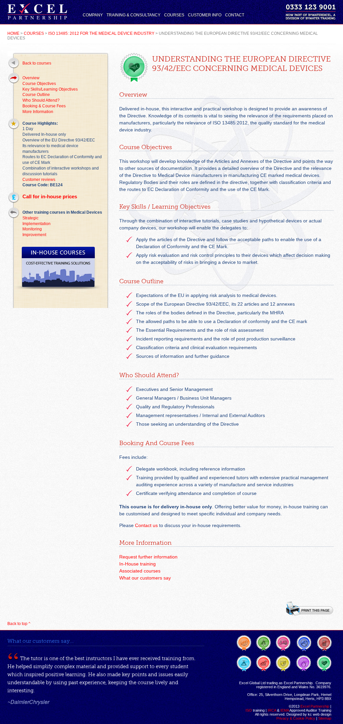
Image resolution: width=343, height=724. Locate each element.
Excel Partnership (314, 706)
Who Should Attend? (41, 100)
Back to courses (36, 63)
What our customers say (145, 578)
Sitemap (324, 718)
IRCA (272, 710)
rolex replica (65, 637)
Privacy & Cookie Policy (295, 718)
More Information (37, 111)
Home (13, 33)
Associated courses (139, 571)
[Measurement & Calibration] (303, 663)
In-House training (137, 563)
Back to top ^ (18, 623)
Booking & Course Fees (44, 106)
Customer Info (204, 15)
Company (93, 15)
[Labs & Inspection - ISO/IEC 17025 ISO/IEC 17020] (244, 663)
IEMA (284, 710)
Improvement (34, 234)
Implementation (36, 223)
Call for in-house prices (49, 196)
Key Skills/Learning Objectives (50, 89)
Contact (234, 15)
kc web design (319, 714)
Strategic (30, 218)
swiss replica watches (225, 643)
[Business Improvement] (263, 663)
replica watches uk (197, 637)
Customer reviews (38, 179)
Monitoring (32, 229)
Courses (174, 15)
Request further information (148, 556)
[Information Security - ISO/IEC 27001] (283, 663)
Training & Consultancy (133, 15)
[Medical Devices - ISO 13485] (324, 663)
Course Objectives (39, 83)
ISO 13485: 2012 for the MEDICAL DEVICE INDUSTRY (101, 33)
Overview (31, 78)
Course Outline (36, 94)
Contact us (146, 525)
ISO (249, 710)
